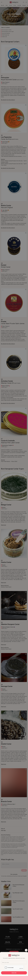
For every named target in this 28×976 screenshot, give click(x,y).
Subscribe (14, 972)
